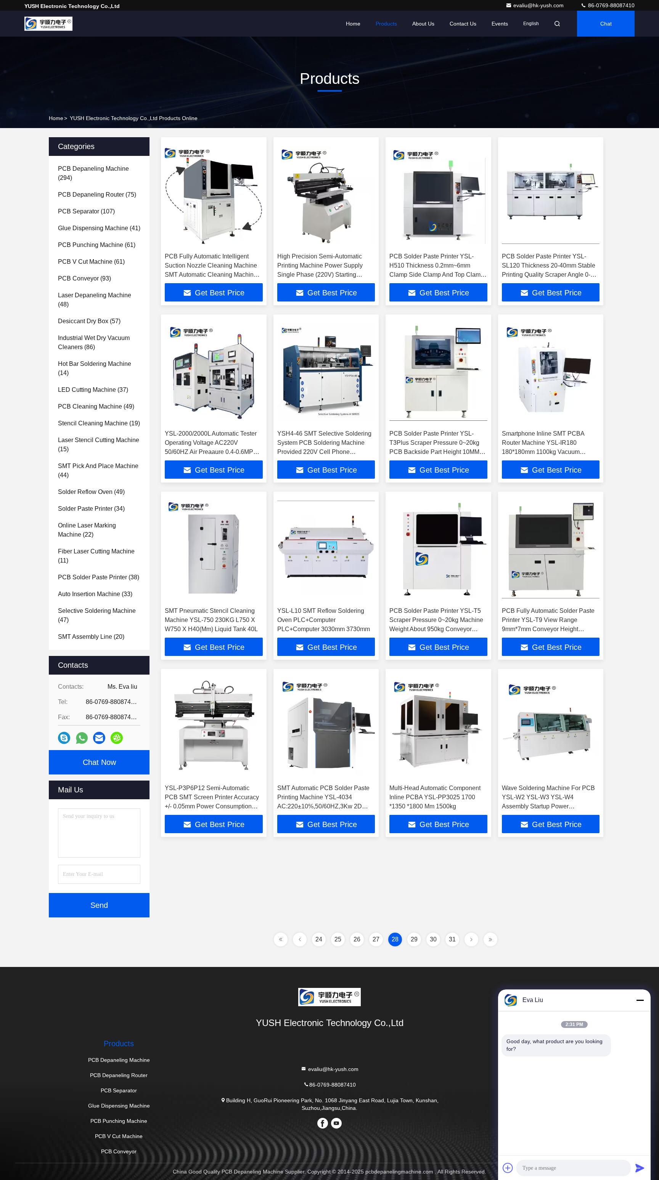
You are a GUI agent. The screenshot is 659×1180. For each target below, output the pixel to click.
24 (318, 939)
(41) (99, 228)
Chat (606, 24)
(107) (86, 211)
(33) (95, 594)
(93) (84, 278)
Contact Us (463, 24)
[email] (99, 738)
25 (337, 939)
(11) (96, 556)
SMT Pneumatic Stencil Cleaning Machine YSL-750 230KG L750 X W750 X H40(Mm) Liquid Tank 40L (211, 620)
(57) (89, 321)
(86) (94, 342)
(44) (98, 470)
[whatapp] (82, 738)
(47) (97, 615)
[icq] (117, 738)
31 (452, 939)
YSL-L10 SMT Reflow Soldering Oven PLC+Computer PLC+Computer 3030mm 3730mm (323, 620)
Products (386, 24)
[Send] (640, 1167)
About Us (423, 24)
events (500, 24)
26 (357, 939)
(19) (99, 423)
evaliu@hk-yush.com (539, 5)
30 (433, 939)
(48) (94, 300)
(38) (98, 577)
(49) (96, 406)
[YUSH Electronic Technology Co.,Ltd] (48, 23)
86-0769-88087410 (611, 5)
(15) (98, 444)
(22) (87, 530)
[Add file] (508, 1167)
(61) (96, 245)
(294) (93, 173)
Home (353, 24)
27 (376, 939)
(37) (93, 389)
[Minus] (640, 1000)
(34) (91, 508)
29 (414, 939)
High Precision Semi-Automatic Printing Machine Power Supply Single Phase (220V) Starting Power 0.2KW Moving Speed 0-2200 (320, 274)
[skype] (64, 738)
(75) (97, 194)
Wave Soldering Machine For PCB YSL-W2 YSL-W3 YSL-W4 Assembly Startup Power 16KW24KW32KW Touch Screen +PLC (548, 806)
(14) (94, 368)
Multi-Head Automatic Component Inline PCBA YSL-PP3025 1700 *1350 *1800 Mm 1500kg (435, 797)
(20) (91, 636)
